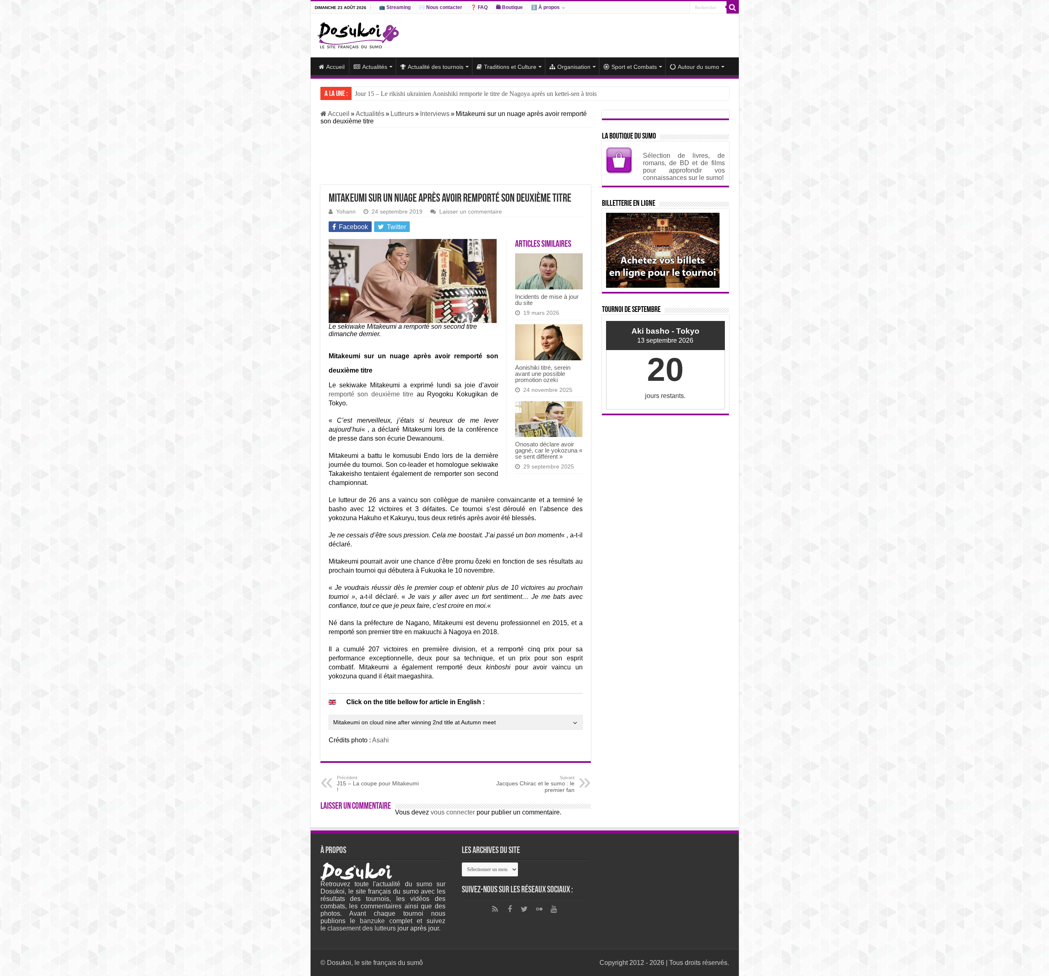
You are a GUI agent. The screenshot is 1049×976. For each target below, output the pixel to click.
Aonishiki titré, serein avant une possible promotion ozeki (542, 373)
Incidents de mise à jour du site (547, 299)
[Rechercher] (733, 7)
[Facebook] (509, 909)
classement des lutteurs (361, 928)
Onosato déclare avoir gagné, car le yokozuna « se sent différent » (548, 450)
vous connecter (453, 812)
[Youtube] (554, 909)
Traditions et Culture (510, 67)
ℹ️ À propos (545, 7)
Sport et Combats (634, 67)
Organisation (573, 67)
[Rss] (495, 909)
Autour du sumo (698, 67)
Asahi (380, 740)
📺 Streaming (395, 7)
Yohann (346, 212)
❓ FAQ (479, 7)
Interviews (435, 113)
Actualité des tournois (435, 67)
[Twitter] (524, 909)
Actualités (374, 67)
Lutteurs (402, 113)
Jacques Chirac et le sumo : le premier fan (535, 784)
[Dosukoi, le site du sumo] (358, 34)
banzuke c (376, 920)
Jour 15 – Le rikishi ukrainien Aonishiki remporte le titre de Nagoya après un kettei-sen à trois (476, 93)
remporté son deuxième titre (371, 394)
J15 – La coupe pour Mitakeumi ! (378, 784)
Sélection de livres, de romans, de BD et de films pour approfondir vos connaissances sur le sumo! (684, 166)
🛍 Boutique (509, 7)
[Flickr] (539, 909)
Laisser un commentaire (470, 212)
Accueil (335, 67)
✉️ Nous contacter (440, 7)
